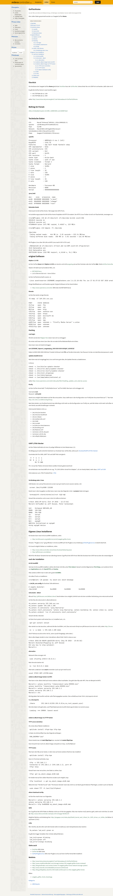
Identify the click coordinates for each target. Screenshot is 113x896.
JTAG (54, 473)
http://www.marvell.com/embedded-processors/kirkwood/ (50, 868)
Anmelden (17, 44)
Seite (16, 25)
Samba (56, 569)
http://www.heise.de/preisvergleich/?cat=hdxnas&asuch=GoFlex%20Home (55, 99)
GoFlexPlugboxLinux (89, 543)
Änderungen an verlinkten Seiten (19, 63)
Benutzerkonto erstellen (19, 41)
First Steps (97, 567)
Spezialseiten (18, 66)
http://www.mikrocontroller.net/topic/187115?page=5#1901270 (50, 814)
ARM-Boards (36, 884)
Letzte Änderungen (18, 14)
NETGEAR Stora (36, 271)
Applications (35, 569)
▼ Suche (14, 47)
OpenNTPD (47, 569)
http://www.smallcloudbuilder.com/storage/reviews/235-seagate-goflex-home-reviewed (59, 863)
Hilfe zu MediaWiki (19, 18)
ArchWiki (58, 573)
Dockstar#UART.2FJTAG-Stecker (88, 451)
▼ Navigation (15, 7)
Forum (53, 2)
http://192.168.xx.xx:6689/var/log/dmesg (40, 400)
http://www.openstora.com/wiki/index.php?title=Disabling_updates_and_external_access (60, 381)
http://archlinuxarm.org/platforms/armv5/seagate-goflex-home (51, 539)
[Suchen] (91, 2)
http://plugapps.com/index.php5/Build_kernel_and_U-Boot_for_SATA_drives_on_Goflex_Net (79, 817)
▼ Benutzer (15, 36)
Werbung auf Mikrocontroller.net (74, 894)
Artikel (46, 2)
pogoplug (70, 264)
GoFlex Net (74, 86)
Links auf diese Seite (19, 60)
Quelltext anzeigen (20, 31)
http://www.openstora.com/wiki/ (42, 288)
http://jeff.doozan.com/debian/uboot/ (44, 596)
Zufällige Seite (18, 16)
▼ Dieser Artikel (16, 22)
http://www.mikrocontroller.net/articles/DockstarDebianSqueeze (52, 550)
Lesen (16, 29)
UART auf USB (101, 469)
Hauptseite (18, 11)
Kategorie (31, 881)
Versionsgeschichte (20, 33)
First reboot (72, 567)
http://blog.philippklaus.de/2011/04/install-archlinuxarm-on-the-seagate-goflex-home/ (58, 870)
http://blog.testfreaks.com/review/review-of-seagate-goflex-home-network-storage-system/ (60, 865)
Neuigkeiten (38, 2)
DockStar (62, 86)
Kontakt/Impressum (35, 894)
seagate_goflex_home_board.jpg (42, 877)
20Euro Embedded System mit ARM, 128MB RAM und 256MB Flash (48, 111)
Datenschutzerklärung (47, 894)
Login (97, 2)
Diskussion (18, 27)
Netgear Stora (44, 338)
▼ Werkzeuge (15, 55)
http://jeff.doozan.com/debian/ (41, 552)
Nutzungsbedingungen (59, 894)
